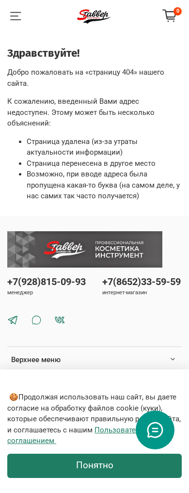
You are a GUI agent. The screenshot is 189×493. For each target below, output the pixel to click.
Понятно (94, 465)
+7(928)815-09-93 (46, 281)
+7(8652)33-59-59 (141, 281)
